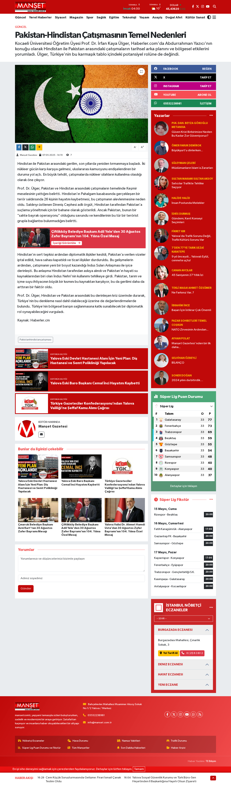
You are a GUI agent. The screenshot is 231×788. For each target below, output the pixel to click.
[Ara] (214, 7)
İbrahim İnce (181, 305)
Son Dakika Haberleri (133, 747)
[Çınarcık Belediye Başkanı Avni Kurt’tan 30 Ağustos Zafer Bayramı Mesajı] (38, 510)
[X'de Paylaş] (25, 147)
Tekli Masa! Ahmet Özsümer (192, 288)
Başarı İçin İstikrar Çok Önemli (191, 310)
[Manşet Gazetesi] (26, 428)
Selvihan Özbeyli (184, 358)
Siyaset (60, 17)
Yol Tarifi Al (170, 653)
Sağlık (101, 17)
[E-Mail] (41, 435)
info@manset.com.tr (100, 722)
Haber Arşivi (178, 747)
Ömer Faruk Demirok (186, 145)
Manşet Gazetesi (28, 155)
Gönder (26, 588)
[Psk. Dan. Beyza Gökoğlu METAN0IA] (161, 128)
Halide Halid (181, 198)
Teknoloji (129, 17)
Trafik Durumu (179, 740)
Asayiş (157, 17)
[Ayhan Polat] (161, 342)
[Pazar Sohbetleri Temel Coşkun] (161, 325)
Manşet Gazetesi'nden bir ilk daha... (191, 345)
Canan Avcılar (182, 270)
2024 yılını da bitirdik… (187, 380)
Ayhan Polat (181, 338)
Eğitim (114, 17)
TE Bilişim (211, 761)
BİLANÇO (178, 362)
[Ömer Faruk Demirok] (161, 147)
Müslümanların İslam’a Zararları (192, 167)
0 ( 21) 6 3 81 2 (194, 653)
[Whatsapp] (193, 714)
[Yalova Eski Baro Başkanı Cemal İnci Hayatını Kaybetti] (81, 466)
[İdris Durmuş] (161, 218)
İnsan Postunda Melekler (188, 203)
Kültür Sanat (195, 17)
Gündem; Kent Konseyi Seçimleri (187, 220)
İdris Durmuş (181, 213)
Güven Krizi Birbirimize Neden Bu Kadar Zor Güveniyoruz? (192, 133)
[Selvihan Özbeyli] (161, 360)
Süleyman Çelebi (184, 163)
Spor (89, 17)
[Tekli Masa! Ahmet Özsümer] (161, 290)
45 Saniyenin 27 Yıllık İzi (187, 275)
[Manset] (30, 7)
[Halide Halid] (161, 200)
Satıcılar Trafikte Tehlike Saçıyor (188, 185)
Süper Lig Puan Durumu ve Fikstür (41, 747)
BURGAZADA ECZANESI (175, 629)
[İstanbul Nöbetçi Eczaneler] (211, 607)
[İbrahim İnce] (161, 307)
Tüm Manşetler (81, 747)
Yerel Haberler (40, 17)
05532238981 (96, 715)
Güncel (20, 17)
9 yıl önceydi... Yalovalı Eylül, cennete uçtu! (190, 258)
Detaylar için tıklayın (183, 486)
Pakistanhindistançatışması (35, 339)
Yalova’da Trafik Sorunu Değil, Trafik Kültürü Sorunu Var (191, 238)
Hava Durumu (80, 740)
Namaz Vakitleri (131, 740)
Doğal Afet (173, 17)
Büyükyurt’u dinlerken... (187, 150)
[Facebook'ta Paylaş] (18, 147)
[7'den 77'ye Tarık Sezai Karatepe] (161, 253)
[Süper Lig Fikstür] (211, 499)
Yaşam (144, 17)
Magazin (76, 17)
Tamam (139, 769)
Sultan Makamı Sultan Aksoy (192, 178)
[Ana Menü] (213, 18)
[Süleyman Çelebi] (161, 165)
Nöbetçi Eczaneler (33, 740)
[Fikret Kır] (161, 235)
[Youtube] (187, 714)
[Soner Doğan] (161, 377)
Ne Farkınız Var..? (183, 292)
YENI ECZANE (168, 684)
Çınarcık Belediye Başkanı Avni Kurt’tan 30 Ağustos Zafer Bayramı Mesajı (35, 528)
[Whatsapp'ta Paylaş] (32, 147)
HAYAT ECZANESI (170, 674)
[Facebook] (167, 714)
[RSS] (200, 714)
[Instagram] (180, 714)
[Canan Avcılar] (161, 272)
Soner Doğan (182, 375)
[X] (174, 714)
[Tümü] (211, 115)
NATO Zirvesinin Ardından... (190, 329)
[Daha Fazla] (39, 147)
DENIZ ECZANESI (170, 664)
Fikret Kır (178, 231)
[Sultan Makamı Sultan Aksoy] (161, 182)
